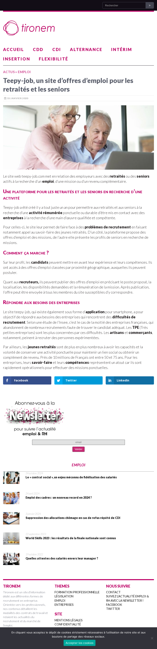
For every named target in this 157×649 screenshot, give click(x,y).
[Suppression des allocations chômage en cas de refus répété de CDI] (11, 522)
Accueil (13, 49)
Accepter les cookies (79, 642)
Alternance (86, 49)
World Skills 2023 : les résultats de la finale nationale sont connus (71, 538)
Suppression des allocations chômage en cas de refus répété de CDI (73, 518)
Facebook (114, 604)
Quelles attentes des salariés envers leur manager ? (62, 558)
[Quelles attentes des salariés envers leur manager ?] (11, 562)
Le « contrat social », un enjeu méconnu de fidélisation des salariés (71, 477)
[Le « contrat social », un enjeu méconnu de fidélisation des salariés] (11, 481)
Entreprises (64, 604)
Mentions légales (69, 620)
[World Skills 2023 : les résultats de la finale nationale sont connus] (11, 542)
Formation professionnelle (77, 592)
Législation (64, 596)
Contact (113, 592)
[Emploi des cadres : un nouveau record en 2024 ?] (11, 501)
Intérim (121, 49)
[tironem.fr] (78, 28)
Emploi (60, 600)
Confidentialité (68, 624)
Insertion (16, 58)
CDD (38, 49)
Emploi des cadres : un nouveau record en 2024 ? (59, 497)
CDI (56, 49)
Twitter (113, 608)
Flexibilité (53, 58)
